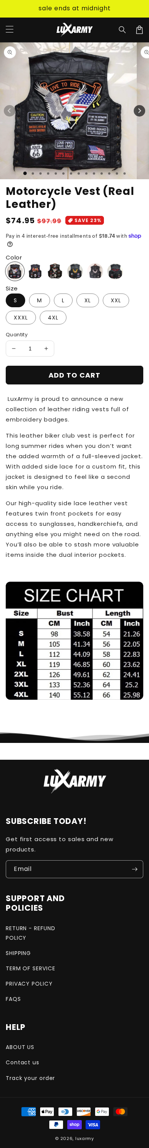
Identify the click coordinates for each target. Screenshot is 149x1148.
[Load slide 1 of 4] (48, 173)
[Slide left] (9, 111)
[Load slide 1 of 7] (71, 173)
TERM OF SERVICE (30, 968)
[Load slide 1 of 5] (56, 173)
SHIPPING (18, 953)
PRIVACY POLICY (29, 983)
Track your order (30, 1078)
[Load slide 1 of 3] (40, 173)
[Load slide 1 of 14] (124, 173)
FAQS (13, 999)
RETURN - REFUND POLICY (30, 933)
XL (87, 300)
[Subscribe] (134, 869)
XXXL (21, 317)
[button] (122, 29)
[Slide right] (139, 111)
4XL (53, 317)
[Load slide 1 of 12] (109, 173)
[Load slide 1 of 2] (33, 173)
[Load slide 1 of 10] (94, 173)
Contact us (22, 1062)
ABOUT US (20, 1047)
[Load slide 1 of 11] (101, 173)
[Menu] (9, 29)
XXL (116, 300)
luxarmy (84, 1138)
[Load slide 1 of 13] (117, 173)
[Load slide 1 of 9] (86, 173)
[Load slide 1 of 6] (63, 173)
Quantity (17, 334)
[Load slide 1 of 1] (25, 173)
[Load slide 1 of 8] (79, 173)
